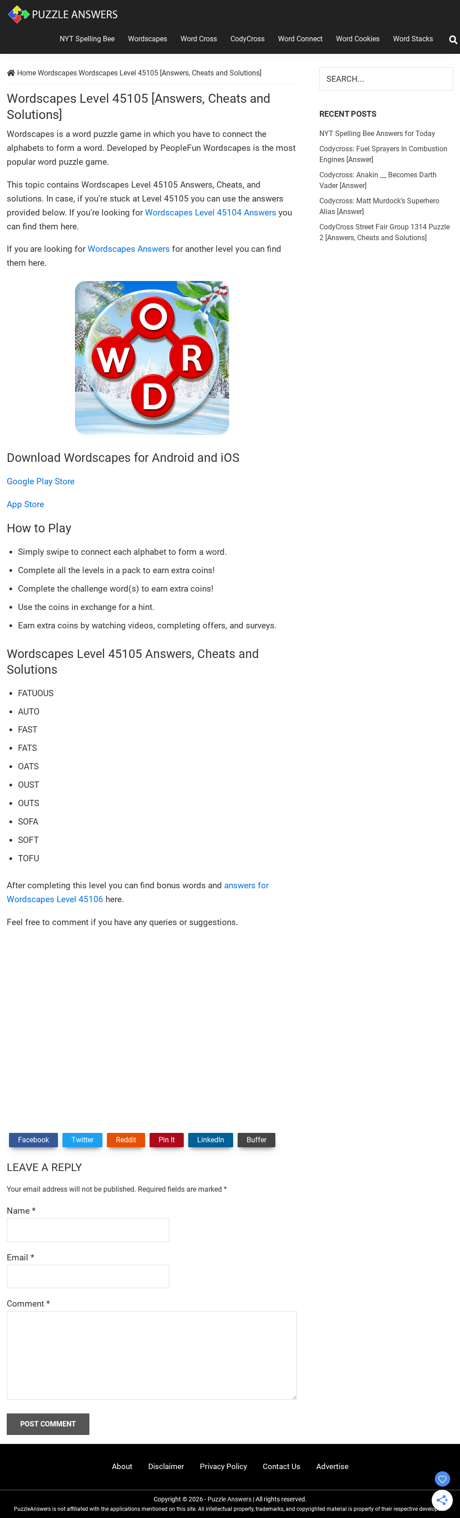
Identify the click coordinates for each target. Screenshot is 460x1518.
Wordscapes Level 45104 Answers (210, 212)
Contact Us (282, 1466)
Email (20, 1257)
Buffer (256, 1140)
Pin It (167, 1140)
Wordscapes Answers (129, 249)
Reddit (126, 1140)
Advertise (332, 1466)
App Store (25, 504)
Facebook (33, 1140)
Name (21, 1211)
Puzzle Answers (230, 1499)
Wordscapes (57, 73)
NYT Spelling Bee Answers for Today (377, 133)
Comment (28, 1304)
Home (26, 73)
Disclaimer (166, 1466)
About (122, 1466)
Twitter (82, 1140)
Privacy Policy (223, 1466)
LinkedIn (210, 1140)
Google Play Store (41, 481)
